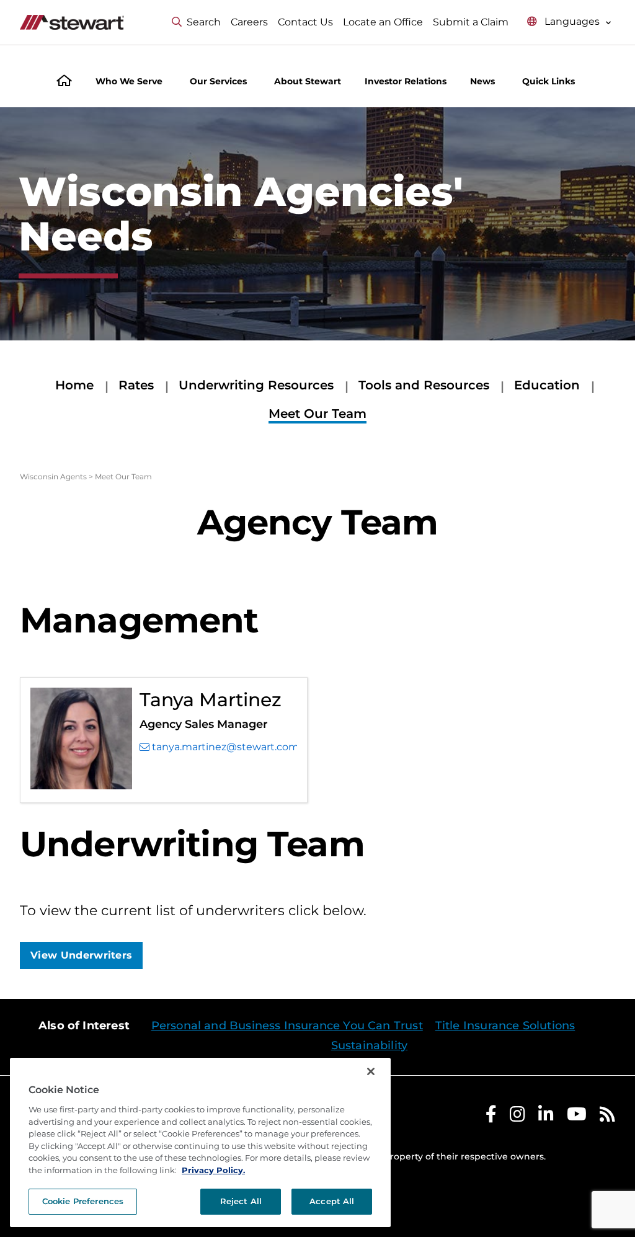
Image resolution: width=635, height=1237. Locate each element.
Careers (249, 22)
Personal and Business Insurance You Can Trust (287, 1025)
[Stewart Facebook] (491, 1117)
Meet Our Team (317, 413)
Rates (136, 385)
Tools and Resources (423, 385)
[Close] (370, 1071)
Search (204, 22)
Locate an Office (383, 22)
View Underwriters (81, 955)
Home (74, 385)
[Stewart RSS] (607, 1117)
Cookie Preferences (82, 1201)
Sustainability (369, 1045)
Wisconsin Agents (53, 476)
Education (547, 385)
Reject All (241, 1201)
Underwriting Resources (256, 385)
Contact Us (305, 22)
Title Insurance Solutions (505, 1025)
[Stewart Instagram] (517, 1117)
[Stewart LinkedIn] (546, 1117)
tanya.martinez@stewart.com (224, 747)
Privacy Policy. (213, 1170)
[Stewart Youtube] (577, 1117)
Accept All (331, 1201)
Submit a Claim (470, 22)
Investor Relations (405, 81)
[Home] (64, 82)
